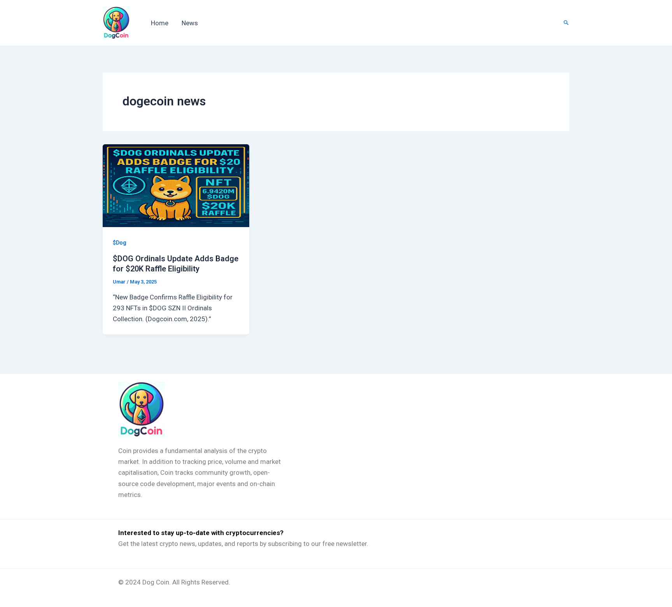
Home (159, 23)
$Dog (119, 243)
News (190, 23)
